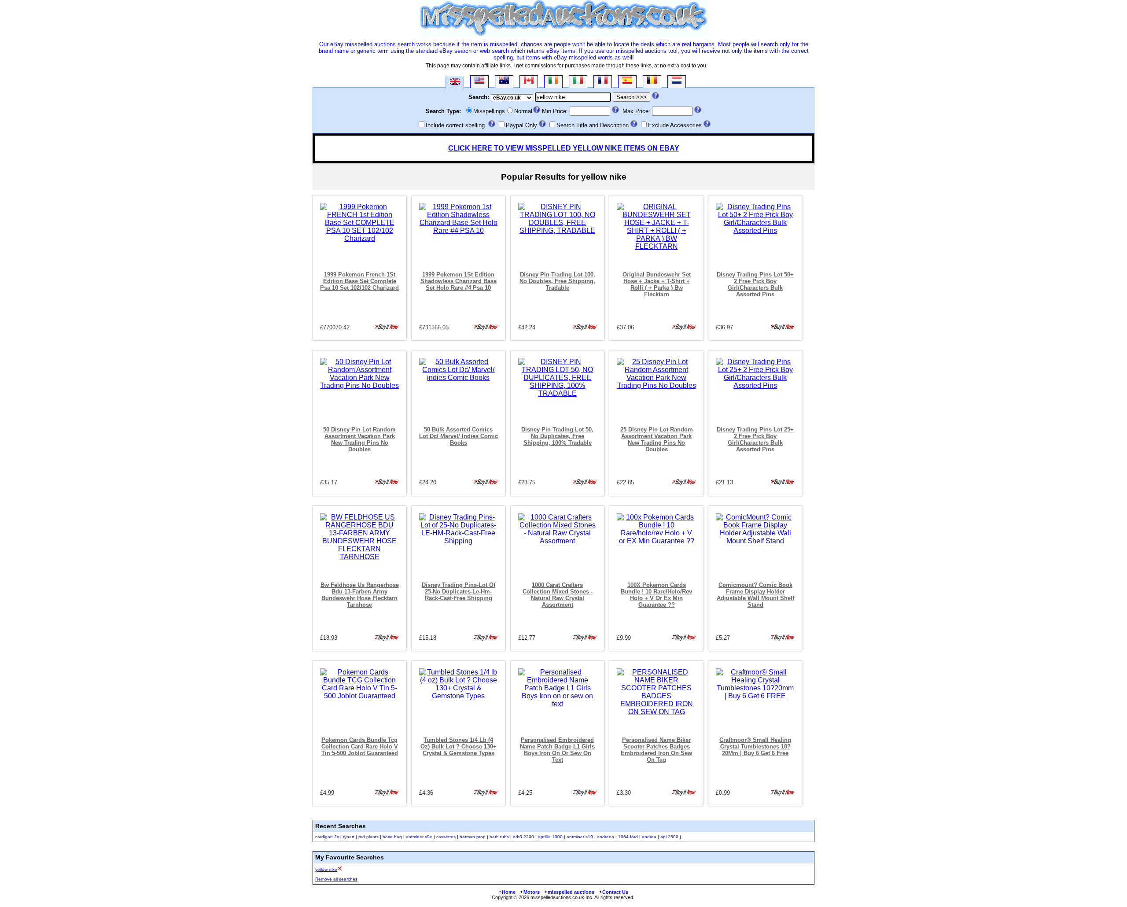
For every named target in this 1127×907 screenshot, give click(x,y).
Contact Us (615, 892)
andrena (605, 836)
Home (509, 892)
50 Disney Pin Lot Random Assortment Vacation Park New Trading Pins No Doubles (359, 439)
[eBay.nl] (676, 81)
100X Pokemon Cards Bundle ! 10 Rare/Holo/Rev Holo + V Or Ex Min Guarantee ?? (656, 595)
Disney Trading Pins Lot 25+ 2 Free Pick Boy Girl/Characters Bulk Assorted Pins (755, 439)
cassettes (446, 836)
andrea (649, 836)
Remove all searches (336, 879)
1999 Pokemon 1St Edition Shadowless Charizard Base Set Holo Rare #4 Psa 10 (458, 281)
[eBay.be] (652, 81)
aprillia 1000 (550, 836)
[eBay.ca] (528, 81)
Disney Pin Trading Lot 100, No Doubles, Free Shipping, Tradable (557, 281)
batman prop (473, 836)
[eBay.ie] (553, 81)
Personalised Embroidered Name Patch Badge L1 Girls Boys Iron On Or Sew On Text (557, 750)
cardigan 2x (327, 836)
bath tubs (499, 836)
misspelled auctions (571, 892)
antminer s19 (580, 836)
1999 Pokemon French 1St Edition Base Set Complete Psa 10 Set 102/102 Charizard (359, 281)
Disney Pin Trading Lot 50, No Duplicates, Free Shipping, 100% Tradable (557, 436)
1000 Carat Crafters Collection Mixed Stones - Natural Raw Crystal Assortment (558, 595)
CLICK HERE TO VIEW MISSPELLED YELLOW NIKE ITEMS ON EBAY (563, 148)
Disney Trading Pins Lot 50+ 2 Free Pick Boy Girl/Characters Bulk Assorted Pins (755, 284)
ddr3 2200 (523, 836)
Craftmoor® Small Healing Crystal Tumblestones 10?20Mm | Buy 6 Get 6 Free (755, 746)
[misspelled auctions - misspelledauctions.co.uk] (563, 34)
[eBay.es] (627, 81)
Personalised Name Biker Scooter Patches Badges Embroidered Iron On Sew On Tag (656, 750)
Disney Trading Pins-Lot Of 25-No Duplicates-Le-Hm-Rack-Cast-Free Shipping (458, 591)
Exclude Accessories (675, 125)
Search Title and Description (592, 125)
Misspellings (489, 111)
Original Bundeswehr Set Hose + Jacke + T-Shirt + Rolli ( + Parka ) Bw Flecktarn (656, 284)
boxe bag (392, 836)
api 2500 (669, 836)
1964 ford (628, 836)
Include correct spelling (455, 125)
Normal (523, 111)
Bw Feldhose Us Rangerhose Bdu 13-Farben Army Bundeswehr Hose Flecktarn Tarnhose (359, 595)
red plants (368, 836)
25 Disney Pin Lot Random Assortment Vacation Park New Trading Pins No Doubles (656, 439)
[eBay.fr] (602, 81)
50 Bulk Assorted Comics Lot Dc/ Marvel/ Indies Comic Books (458, 436)
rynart (348, 836)
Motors (531, 892)
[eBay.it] (578, 81)
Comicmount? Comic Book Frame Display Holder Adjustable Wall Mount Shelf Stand (755, 595)
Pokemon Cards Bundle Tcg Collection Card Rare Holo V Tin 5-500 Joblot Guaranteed (359, 746)
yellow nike (326, 869)
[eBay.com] (479, 81)
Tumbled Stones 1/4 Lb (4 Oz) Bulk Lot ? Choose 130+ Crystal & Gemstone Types (458, 746)
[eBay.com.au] (504, 81)
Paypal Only (521, 125)
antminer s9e (419, 836)
